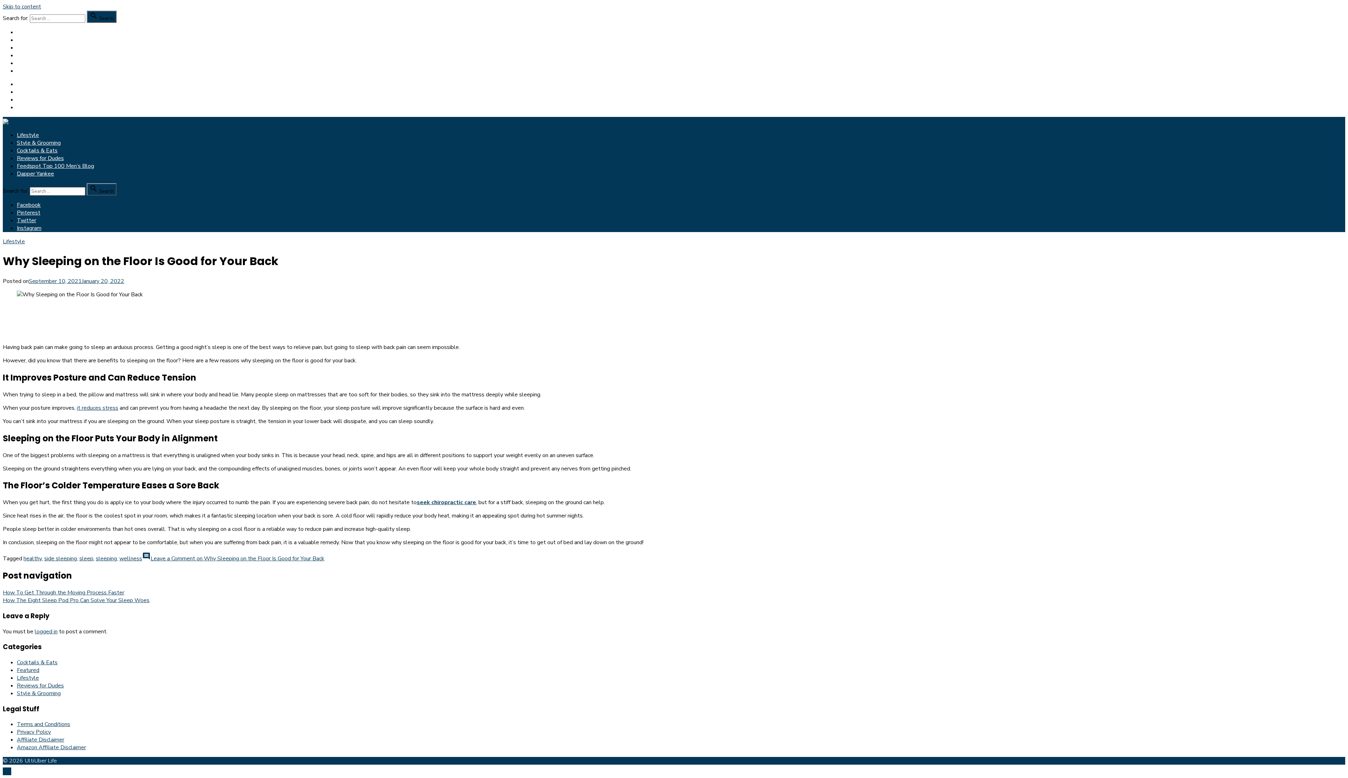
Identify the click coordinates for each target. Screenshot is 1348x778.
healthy (33, 558)
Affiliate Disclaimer (40, 740)
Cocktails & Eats (37, 48)
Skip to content (22, 7)
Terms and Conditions (43, 724)
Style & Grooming (39, 40)
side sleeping (60, 558)
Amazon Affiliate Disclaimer (51, 747)
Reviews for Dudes (40, 55)
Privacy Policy (34, 732)
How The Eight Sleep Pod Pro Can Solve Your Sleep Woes (76, 600)
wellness (130, 558)
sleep (86, 558)
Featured (28, 670)
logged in (46, 631)
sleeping (106, 558)
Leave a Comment (237, 558)
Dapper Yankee (35, 71)
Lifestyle (28, 32)
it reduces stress (97, 408)
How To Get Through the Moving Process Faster (63, 592)
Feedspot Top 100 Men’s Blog (55, 63)
